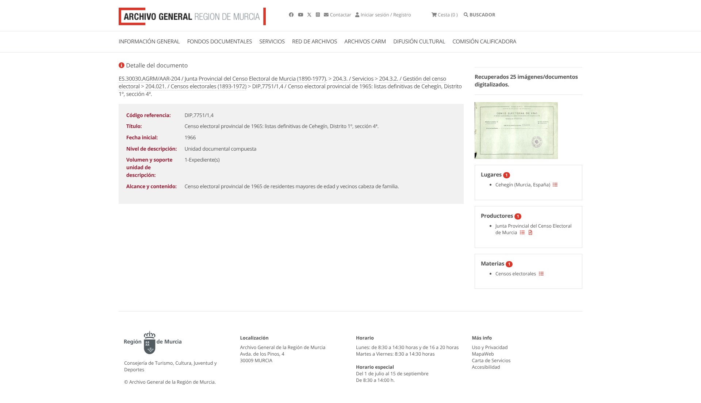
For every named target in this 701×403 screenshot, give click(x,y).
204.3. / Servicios (353, 78)
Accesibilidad (486, 367)
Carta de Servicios (491, 360)
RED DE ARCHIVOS (314, 41)
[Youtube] (301, 14)
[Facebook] (292, 14)
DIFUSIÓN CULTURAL (419, 41)
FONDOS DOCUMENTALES (219, 41)
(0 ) (448, 14)
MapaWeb (483, 353)
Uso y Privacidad (490, 347)
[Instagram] (318, 14)
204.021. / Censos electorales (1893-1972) (195, 86)
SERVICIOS (272, 41)
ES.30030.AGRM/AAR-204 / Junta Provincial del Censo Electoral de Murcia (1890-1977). (223, 78)
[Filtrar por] (555, 184)
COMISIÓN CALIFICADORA (484, 41)
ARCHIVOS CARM (365, 41)
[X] (310, 14)
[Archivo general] (192, 15)
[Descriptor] (530, 232)
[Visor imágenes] (516, 129)
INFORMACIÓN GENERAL (149, 41)
